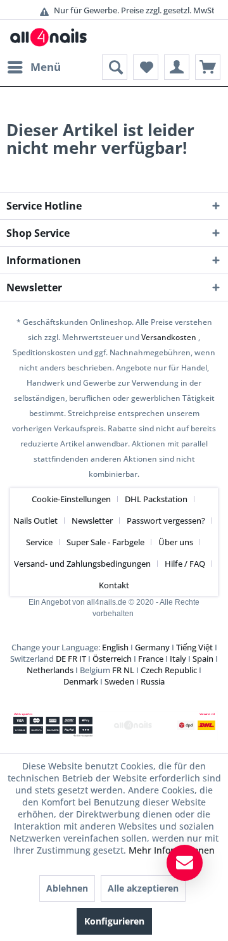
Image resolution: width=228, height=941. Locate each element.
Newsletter (92, 520)
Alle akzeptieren (143, 888)
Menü (45, 67)
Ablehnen (67, 888)
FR (72, 658)
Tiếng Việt (194, 647)
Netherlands (50, 670)
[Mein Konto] (176, 67)
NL (129, 670)
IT (82, 658)
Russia (153, 681)
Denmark (80, 681)
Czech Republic (169, 670)
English (115, 647)
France (150, 658)
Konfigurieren (114, 921)
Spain (203, 658)
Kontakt (114, 585)
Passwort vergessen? (166, 520)
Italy (178, 658)
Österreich (112, 658)
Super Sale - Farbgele (105, 542)
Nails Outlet (35, 520)
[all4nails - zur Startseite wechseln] (51, 37)
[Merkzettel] (145, 67)
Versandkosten (168, 337)
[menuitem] (33, 67)
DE (61, 658)
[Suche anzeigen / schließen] (114, 67)
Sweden (119, 681)
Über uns (175, 542)
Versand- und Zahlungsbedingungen (82, 563)
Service (39, 542)
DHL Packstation (156, 499)
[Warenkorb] (207, 67)
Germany (152, 647)
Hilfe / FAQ (185, 563)
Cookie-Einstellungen (71, 499)
